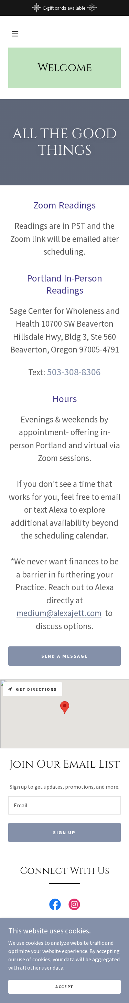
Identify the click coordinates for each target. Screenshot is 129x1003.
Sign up (64, 832)
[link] (55, 906)
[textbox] (64, 805)
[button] (15, 34)
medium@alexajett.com (59, 612)
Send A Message (64, 656)
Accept (64, 986)
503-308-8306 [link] (74, 372)
